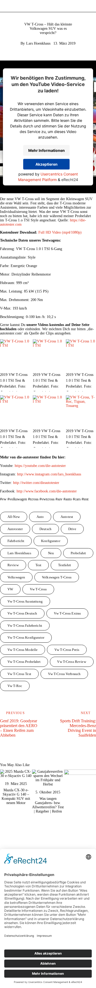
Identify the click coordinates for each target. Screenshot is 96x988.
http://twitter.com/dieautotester (36, 483)
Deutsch (45, 529)
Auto (40, 517)
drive (72, 529)
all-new (13, 517)
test (38, 565)
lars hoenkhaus (19, 553)
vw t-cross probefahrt (24, 662)
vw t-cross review (71, 662)
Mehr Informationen (46, 150)
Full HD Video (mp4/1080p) (60, 232)
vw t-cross (38, 589)
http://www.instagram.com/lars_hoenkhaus (49, 474)
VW (10, 589)
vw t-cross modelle (22, 650)
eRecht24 (69, 179)
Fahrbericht (15, 541)
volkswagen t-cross (56, 577)
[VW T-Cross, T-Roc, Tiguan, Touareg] (81, 410)
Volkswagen (16, 577)
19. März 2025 (16, 784)
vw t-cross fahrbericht (24, 626)
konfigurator (50, 541)
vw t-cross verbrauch (64, 674)
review (13, 565)
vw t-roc (14, 686)
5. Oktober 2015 (47, 792)
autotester (15, 529)
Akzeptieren (46, 164)
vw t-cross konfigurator (25, 637)
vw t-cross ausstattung (25, 601)
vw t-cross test (19, 674)
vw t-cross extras (67, 613)
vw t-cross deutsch (22, 613)
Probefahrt (78, 553)
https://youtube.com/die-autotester (40, 466)
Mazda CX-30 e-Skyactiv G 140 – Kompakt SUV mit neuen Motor (16, 796)
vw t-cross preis (66, 650)
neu (51, 553)
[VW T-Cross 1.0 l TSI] (15, 354)
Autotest (67, 517)
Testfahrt (64, 565)
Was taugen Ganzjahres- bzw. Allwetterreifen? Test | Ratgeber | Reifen (48, 805)
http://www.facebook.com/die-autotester (47, 491)
